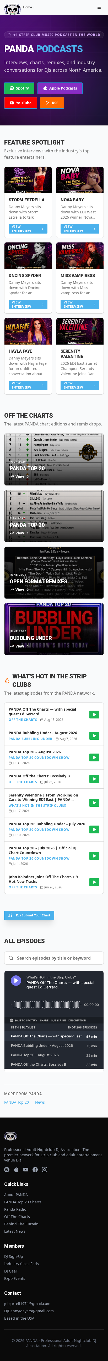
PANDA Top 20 (16, 1102)
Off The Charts (17, 1216)
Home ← (29, 7)
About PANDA (16, 1194)
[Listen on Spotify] (94, 714)
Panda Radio (15, 1209)
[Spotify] (6, 1169)
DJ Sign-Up (13, 1256)
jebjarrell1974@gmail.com (27, 1303)
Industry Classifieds (21, 1263)
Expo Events (14, 1278)
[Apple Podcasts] (16, 1169)
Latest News (14, 1231)
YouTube (23, 102)
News (40, 1102)
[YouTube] (25, 1169)
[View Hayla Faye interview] (28, 331)
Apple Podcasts (63, 88)
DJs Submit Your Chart (33, 915)
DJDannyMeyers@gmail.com (29, 1310)
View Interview (21, 228)
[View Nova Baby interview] (80, 180)
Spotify (22, 88)
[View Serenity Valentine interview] (80, 331)
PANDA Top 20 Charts (22, 1201)
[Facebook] (35, 1169)
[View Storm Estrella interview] (28, 180)
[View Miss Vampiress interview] (80, 255)
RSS (55, 102)
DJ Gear (10, 1271)
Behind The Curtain (21, 1223)
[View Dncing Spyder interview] (28, 255)
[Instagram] (44, 1169)
